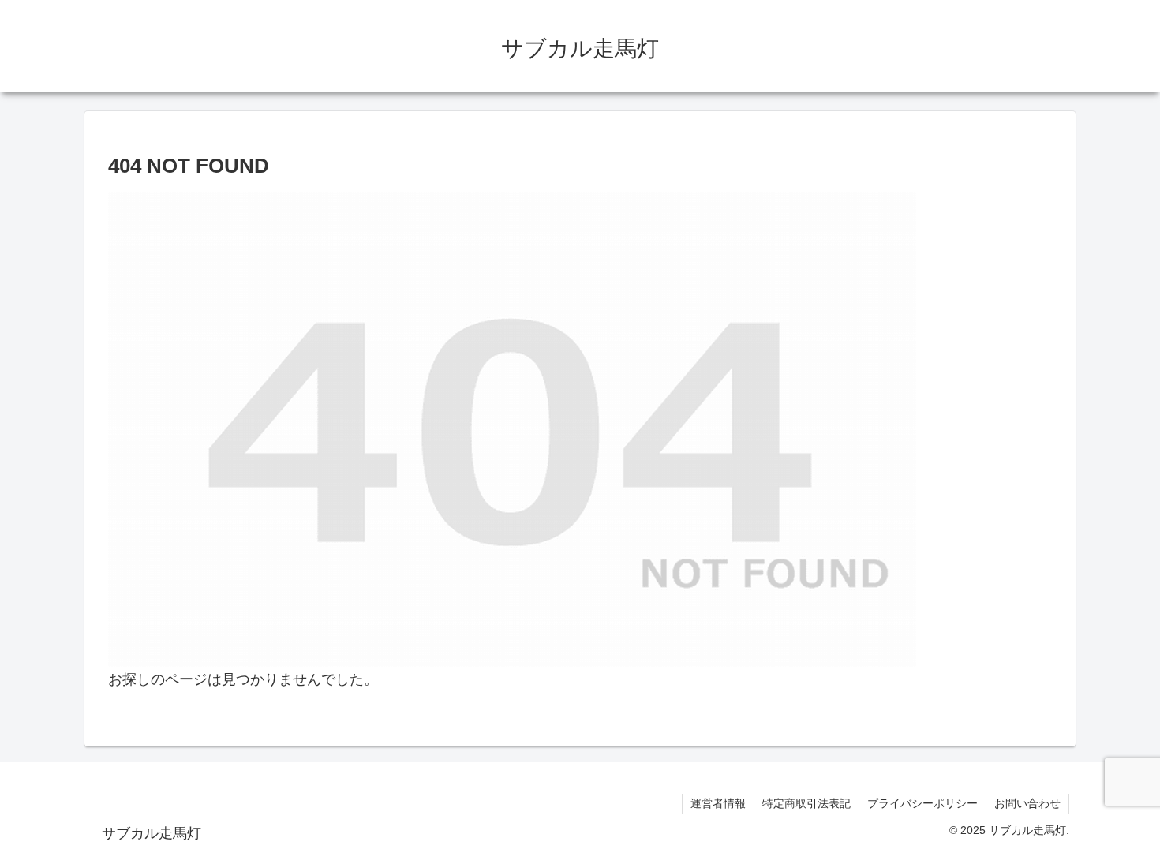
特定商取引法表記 (806, 803)
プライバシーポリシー (922, 803)
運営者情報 (718, 803)
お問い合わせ (1027, 803)
